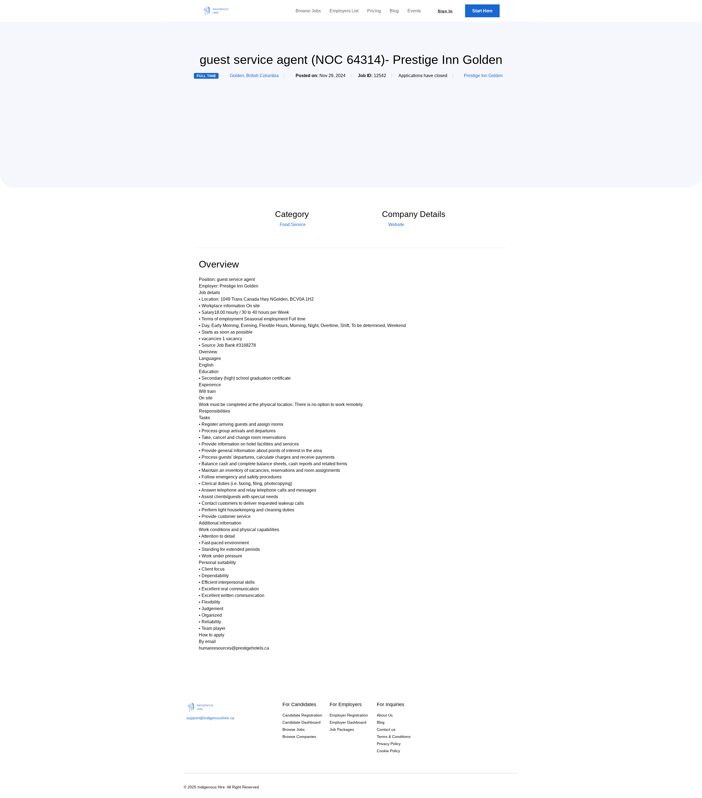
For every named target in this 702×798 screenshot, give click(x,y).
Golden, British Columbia (254, 75)
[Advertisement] (351, 124)
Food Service (293, 224)
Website (395, 224)
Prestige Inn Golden (483, 75)
